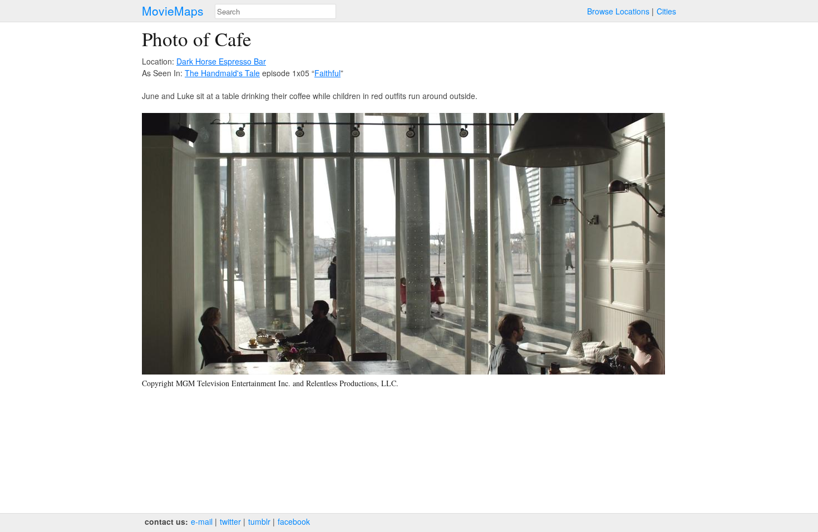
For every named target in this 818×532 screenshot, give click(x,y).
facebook (294, 521)
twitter (230, 521)
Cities (666, 11)
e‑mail (202, 521)
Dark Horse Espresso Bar (221, 61)
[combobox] (275, 11)
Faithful (327, 72)
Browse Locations (618, 11)
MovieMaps (173, 11)
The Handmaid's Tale (222, 72)
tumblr (259, 521)
